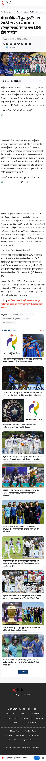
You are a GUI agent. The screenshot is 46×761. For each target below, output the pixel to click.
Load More (23, 672)
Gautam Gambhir (19, 314)
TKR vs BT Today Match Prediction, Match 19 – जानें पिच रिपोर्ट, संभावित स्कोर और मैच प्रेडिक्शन (22, 393)
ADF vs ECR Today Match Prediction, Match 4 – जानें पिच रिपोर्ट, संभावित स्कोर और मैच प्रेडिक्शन (21, 529)
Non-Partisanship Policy (16, 735)
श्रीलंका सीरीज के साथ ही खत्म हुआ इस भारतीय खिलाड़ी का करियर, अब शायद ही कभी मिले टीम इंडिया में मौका (22, 596)
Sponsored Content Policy (31, 740)
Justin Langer (8, 322)
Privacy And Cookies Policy (33, 718)
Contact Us (10, 714)
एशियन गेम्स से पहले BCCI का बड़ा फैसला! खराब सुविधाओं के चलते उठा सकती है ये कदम (20, 425)
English (19, 694)
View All (39, 330)
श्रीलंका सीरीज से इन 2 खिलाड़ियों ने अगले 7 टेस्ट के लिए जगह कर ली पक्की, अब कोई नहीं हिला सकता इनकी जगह (22, 457)
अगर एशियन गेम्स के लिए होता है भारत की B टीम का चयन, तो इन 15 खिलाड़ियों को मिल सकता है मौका (22, 360)
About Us (23, 714)
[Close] (43, 758)
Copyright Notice (11, 718)
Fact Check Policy (30, 731)
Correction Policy (34, 735)
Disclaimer (36, 714)
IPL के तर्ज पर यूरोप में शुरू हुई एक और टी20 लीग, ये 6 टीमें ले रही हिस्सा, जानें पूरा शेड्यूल (21, 628)
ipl (31, 314)
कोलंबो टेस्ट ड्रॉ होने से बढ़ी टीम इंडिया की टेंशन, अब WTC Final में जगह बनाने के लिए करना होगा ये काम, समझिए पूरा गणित (21, 563)
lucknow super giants (11, 318)
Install (37, 758)
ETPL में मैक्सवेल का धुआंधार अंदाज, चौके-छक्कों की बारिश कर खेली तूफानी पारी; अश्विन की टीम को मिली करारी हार (21, 662)
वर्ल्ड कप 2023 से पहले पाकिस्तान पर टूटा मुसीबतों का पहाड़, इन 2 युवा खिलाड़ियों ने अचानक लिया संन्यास (21, 304)
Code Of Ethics (13, 740)
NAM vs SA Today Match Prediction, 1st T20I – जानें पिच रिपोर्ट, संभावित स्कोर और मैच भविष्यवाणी (21, 493)
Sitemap (14, 723)
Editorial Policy (15, 731)
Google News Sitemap (30, 723)
